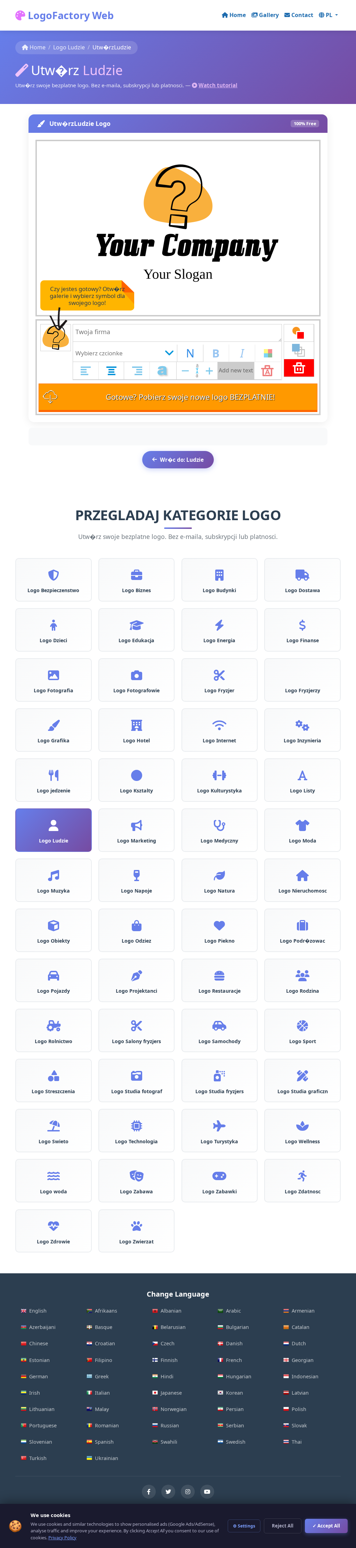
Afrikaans (106, 1310)
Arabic (233, 1310)
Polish (299, 1409)
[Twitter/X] (168, 1492)
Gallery (269, 15)
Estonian (39, 1360)
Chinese (38, 1343)
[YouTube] (207, 1492)
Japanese (171, 1392)
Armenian (303, 1310)
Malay (102, 1409)
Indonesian (305, 1376)
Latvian (300, 1392)
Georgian (303, 1360)
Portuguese (43, 1425)
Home (237, 15)
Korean (234, 1392)
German (38, 1376)
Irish (34, 1392)
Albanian (171, 1310)
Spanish (104, 1441)
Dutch (299, 1343)
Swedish (235, 1441)
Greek (102, 1376)
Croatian (105, 1343)
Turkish (38, 1458)
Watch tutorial (218, 85)
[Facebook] (149, 1492)
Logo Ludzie (69, 47)
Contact (302, 15)
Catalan (300, 1327)
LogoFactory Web (69, 15)
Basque (103, 1327)
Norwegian (174, 1409)
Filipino (103, 1360)
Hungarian (238, 1376)
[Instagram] (188, 1492)
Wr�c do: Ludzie (182, 459)
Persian (235, 1409)
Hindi (167, 1376)
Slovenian (40, 1441)
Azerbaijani (42, 1327)
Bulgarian (237, 1327)
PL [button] (330, 15)
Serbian (235, 1425)
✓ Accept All (326, 1526)
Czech (168, 1343)
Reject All (282, 1526)
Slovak (299, 1425)
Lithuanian (42, 1409)
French (234, 1360)
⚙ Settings (244, 1526)
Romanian (107, 1425)
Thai (297, 1441)
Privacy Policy (62, 1537)
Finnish (169, 1360)
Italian (102, 1392)
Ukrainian (106, 1458)
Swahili (169, 1441)
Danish (234, 1343)
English (38, 1310)
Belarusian (173, 1327)
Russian (170, 1425)
